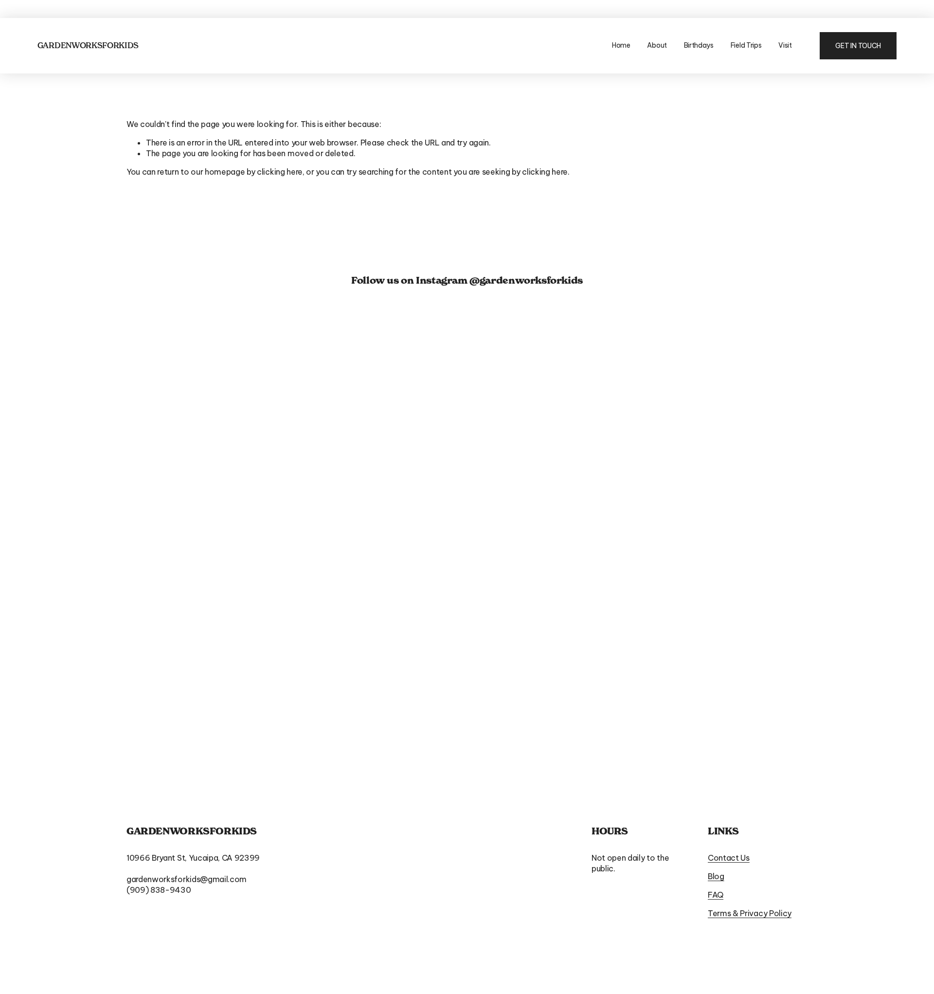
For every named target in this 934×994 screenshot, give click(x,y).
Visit (785, 45)
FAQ (715, 895)
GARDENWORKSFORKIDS (88, 45)
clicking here (280, 172)
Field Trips (746, 45)
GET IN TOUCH (858, 45)
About (657, 45)
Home (621, 45)
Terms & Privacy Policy (749, 913)
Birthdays (699, 45)
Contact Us (729, 858)
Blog (716, 876)
